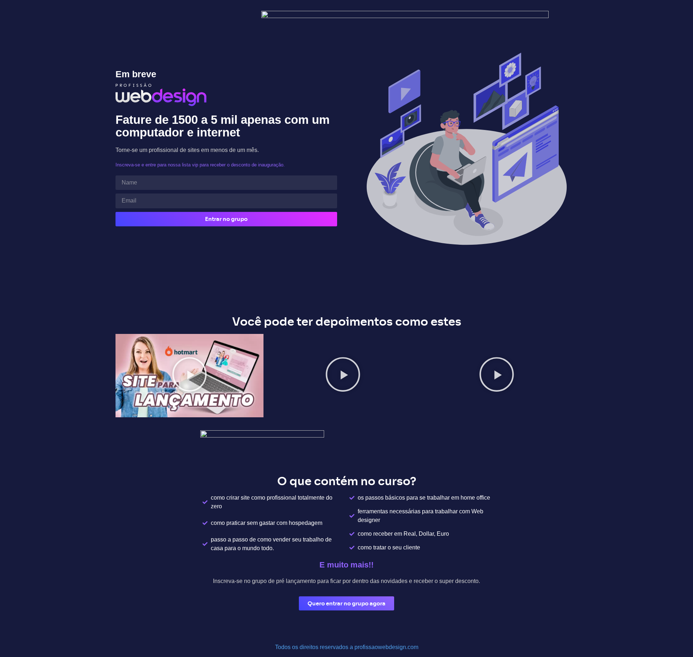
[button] (189, 375)
